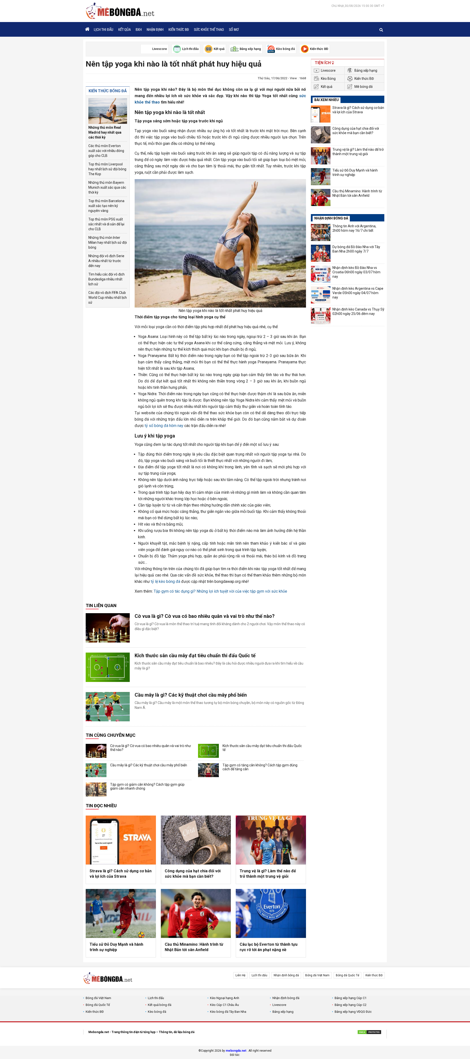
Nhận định (155, 29)
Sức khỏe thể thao (209, 29)
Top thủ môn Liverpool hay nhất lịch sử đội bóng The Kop (107, 169)
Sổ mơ (234, 29)
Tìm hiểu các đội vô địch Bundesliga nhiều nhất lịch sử (106, 279)
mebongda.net (236, 1050)
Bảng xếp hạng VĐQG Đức (353, 1011)
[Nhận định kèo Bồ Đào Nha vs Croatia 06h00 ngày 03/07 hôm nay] (320, 274)
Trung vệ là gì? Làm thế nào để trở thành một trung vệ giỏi (268, 874)
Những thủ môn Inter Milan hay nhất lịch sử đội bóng (107, 242)
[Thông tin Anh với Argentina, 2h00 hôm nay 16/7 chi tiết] (320, 232)
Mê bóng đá (363, 87)
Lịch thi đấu (103, 29)
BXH (139, 29)
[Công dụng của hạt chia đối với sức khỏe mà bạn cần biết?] (196, 840)
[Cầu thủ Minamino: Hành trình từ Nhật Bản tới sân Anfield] (196, 913)
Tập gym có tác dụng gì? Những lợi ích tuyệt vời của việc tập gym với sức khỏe (220, 591)
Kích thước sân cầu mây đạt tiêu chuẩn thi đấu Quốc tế (195, 655)
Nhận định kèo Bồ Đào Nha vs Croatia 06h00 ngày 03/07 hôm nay (356, 272)
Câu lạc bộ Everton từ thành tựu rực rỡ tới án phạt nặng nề (268, 947)
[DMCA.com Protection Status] (369, 1033)
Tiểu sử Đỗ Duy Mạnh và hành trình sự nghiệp (116, 947)
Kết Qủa (124, 29)
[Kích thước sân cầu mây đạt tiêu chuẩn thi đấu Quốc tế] (108, 667)
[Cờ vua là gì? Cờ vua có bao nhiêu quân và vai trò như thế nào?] (108, 628)
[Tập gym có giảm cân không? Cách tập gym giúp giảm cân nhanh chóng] (96, 789)
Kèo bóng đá (157, 1011)
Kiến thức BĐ (178, 29)
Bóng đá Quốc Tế (347, 975)
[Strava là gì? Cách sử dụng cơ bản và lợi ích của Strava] (121, 840)
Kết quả (326, 87)
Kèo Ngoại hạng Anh (224, 998)
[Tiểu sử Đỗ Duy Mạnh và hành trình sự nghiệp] (121, 913)
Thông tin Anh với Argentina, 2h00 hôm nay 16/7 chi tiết (354, 228)
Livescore (328, 70)
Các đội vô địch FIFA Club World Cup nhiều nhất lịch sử (107, 297)
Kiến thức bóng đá (108, 91)
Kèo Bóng (328, 79)
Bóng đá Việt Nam (317, 975)
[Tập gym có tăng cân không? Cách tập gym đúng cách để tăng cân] (208, 770)
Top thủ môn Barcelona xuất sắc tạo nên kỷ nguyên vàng (106, 206)
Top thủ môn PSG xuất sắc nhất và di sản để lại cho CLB (106, 224)
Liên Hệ (240, 975)
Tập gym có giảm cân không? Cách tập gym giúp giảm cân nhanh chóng (147, 786)
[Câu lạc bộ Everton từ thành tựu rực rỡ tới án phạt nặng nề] (271, 913)
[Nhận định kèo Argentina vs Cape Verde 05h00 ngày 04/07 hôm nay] (320, 294)
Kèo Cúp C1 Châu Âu (224, 1005)
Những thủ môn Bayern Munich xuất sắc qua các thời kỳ (107, 187)
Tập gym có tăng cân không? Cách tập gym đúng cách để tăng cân (260, 767)
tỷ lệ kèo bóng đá (165, 581)
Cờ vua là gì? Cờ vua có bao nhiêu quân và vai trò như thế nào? (205, 616)
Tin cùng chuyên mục (110, 735)
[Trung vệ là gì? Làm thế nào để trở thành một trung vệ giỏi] (271, 840)
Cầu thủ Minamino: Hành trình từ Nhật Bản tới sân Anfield (194, 947)
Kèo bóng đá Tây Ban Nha (228, 1011)
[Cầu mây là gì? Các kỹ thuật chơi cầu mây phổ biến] (108, 706)
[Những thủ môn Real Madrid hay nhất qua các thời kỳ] (107, 111)
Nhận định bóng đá (286, 975)
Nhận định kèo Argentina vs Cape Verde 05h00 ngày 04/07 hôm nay (357, 293)
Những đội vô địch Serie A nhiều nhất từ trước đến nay (106, 261)
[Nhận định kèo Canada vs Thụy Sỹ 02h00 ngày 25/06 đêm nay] (320, 315)
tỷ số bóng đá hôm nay (164, 425)
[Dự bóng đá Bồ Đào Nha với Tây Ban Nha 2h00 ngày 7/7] (320, 253)
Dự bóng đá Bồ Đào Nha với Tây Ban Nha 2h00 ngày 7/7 (356, 249)
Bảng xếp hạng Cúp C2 (350, 1005)
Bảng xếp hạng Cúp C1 (350, 998)
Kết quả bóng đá (159, 1005)
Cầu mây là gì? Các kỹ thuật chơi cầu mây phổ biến (191, 695)
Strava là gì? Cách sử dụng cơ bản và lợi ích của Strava (121, 874)
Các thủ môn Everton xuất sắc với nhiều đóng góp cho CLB (106, 151)
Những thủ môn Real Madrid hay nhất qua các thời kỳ (104, 132)
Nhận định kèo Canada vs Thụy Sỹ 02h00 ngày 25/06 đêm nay (358, 311)
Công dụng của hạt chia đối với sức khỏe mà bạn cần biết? (193, 874)
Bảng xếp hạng (365, 70)
